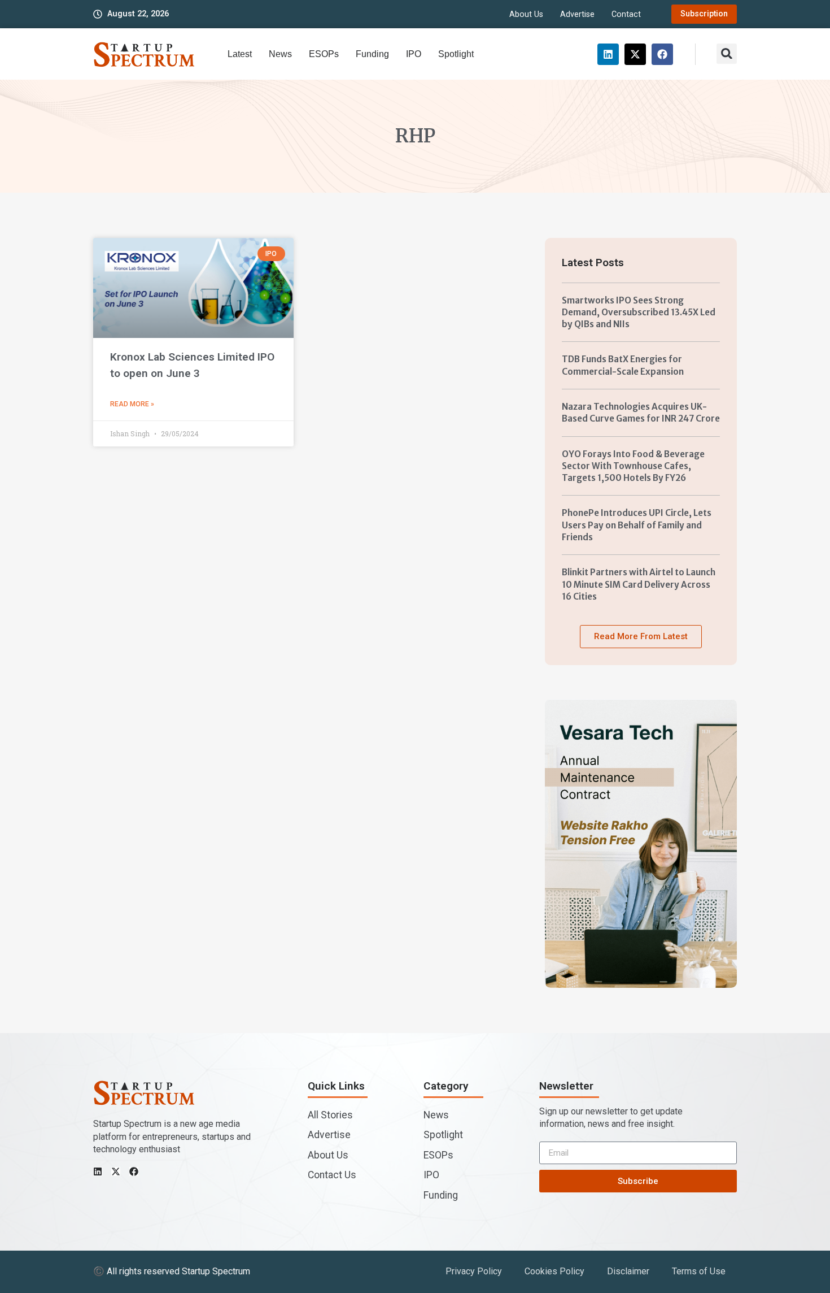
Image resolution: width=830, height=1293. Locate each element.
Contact (626, 14)
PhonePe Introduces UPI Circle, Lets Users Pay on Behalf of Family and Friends (636, 525)
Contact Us (332, 1175)
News (280, 54)
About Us (526, 14)
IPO (413, 54)
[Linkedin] (608, 54)
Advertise (577, 14)
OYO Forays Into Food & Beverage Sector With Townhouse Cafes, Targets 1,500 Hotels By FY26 (633, 466)
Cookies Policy (554, 1271)
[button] (727, 54)
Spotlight (456, 54)
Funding (372, 54)
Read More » (132, 404)
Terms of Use (699, 1271)
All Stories (330, 1115)
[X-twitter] (635, 54)
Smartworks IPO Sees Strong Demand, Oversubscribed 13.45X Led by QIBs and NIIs (638, 312)
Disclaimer (628, 1271)
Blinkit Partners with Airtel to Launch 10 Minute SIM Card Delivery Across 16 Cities (638, 584)
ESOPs (324, 54)
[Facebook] (662, 54)
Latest (240, 54)
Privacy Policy (473, 1271)
